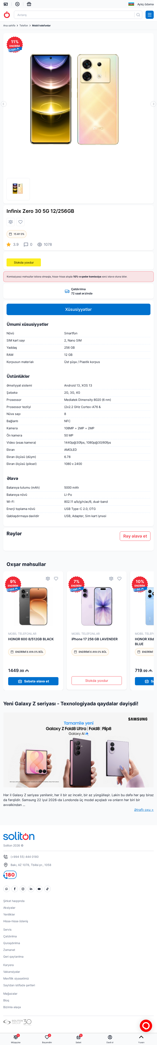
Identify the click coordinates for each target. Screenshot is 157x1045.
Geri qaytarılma (13, 956)
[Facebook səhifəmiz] (14, 889)
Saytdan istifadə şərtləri (19, 985)
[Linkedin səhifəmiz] (31, 889)
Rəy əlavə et (135, 536)
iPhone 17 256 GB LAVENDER (95, 639)
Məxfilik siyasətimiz (16, 978)
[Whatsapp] (6, 889)
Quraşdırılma (11, 943)
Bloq (6, 1000)
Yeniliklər (9, 914)
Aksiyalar (9, 907)
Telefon (23, 25)
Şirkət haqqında (14, 901)
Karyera (8, 965)
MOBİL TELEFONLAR (22, 633)
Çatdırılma (10, 936)
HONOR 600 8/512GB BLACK (31, 639)
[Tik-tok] (47, 889)
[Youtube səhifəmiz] (39, 889)
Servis (7, 929)
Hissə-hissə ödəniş (15, 921)
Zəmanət (9, 949)
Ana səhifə (9, 25)
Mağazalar (10, 993)
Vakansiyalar (11, 971)
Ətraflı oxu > (144, 810)
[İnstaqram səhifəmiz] (23, 889)
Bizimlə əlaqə (12, 1007)
